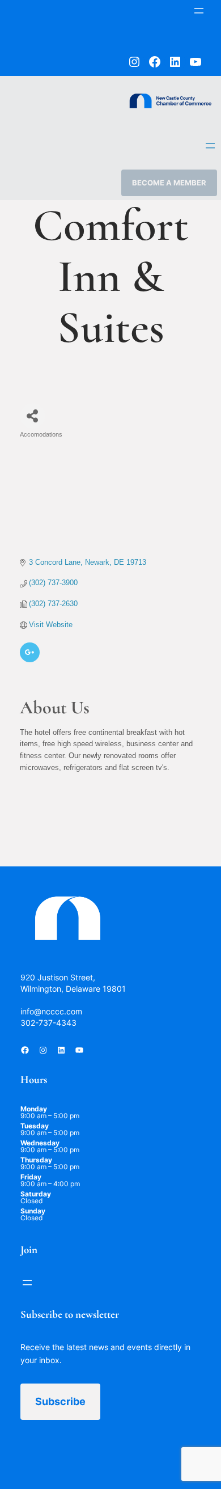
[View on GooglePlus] (30, 659)
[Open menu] (199, 11)
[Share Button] (32, 416)
